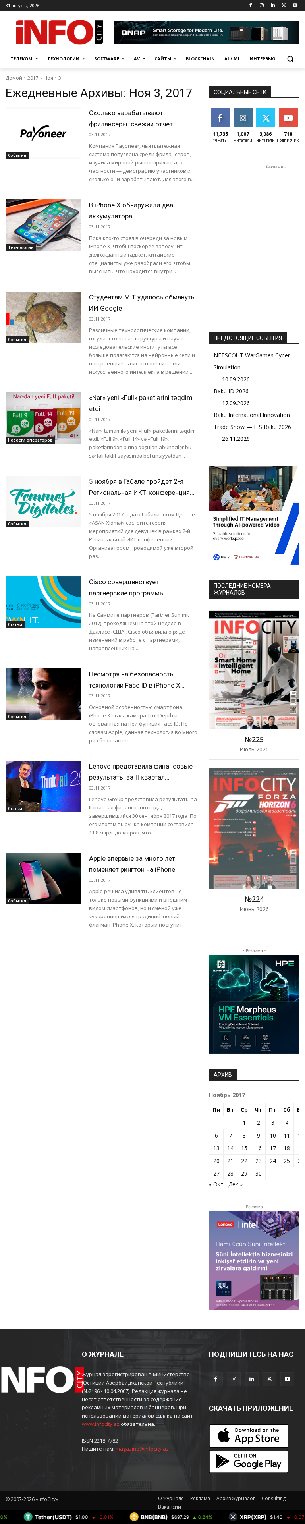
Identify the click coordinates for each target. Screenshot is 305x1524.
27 (216, 1173)
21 (230, 1161)
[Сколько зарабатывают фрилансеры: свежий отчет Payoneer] (43, 133)
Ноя (48, 78)
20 (216, 1161)
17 (273, 1148)
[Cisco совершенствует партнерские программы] (43, 602)
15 (244, 1148)
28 (230, 1173)
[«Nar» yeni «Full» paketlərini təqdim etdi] (43, 418)
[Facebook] (250, 5)
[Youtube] (294, 5)
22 (244, 1161)
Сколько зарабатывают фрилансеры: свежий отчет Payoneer (131, 124)
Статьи (15, 624)
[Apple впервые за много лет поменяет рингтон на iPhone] (43, 878)
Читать (243, 111)
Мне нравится (221, 114)
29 (244, 1173)
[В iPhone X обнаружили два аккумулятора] (43, 225)
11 (287, 1135)
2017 (33, 78)
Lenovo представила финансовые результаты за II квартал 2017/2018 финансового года (141, 777)
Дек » (235, 1184)
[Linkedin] (273, 5)
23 (258, 1161)
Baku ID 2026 (231, 391)
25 (287, 1161)
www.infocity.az (101, 1423)
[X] (283, 5)
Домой (14, 78)
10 (273, 1135)
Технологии (21, 247)
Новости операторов (30, 440)
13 (216, 1148)
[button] (290, 59)
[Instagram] (261, 5)
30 (258, 1173)
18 (287, 1148)
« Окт (216, 1184)
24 (273, 1161)
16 (258, 1148)
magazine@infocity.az (142, 1448)
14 (230, 1148)
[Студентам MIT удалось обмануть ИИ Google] (43, 317)
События (17, 155)
